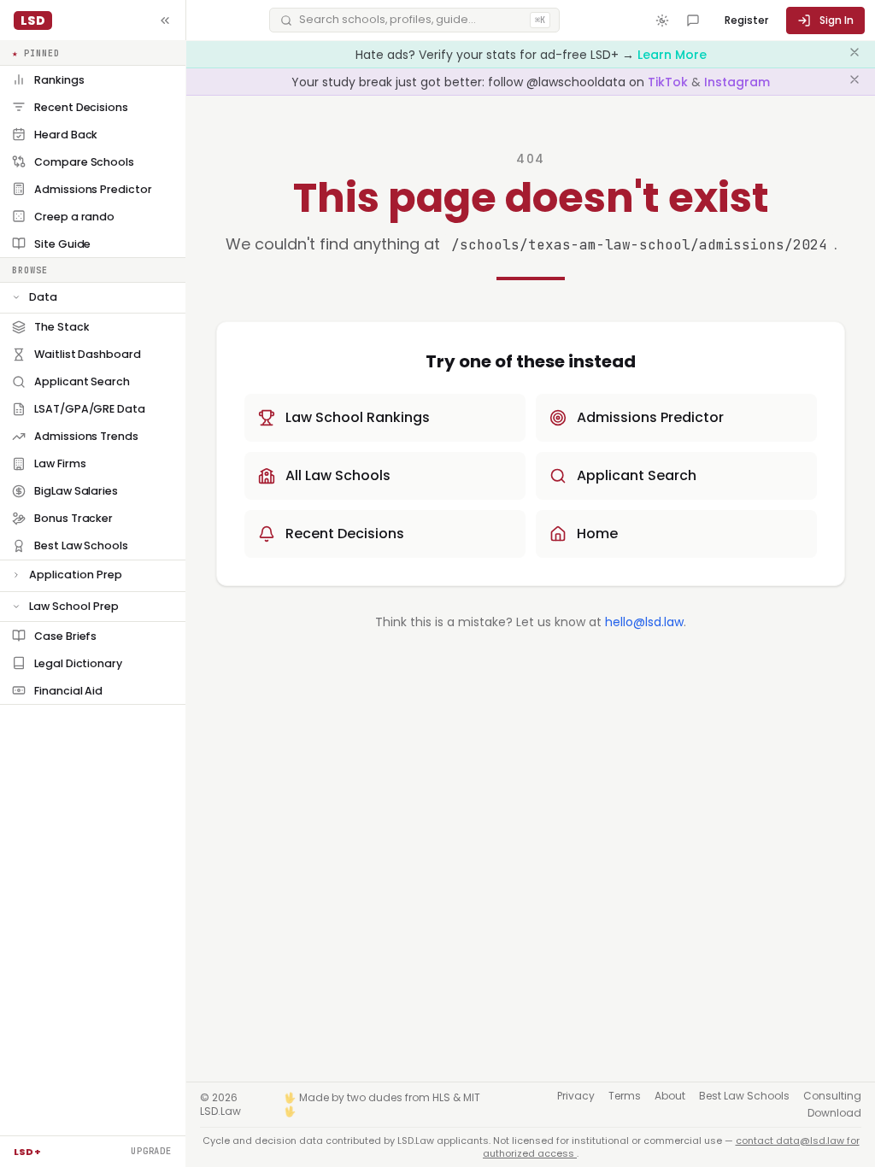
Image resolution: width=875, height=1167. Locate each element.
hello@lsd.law (644, 621)
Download (834, 1113)
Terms (624, 1096)
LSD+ (27, 1151)
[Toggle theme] (662, 20)
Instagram (737, 82)
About (670, 1096)
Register (746, 20)
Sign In (836, 20)
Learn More (672, 54)
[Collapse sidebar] (165, 20)
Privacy (576, 1096)
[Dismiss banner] (854, 54)
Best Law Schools (744, 1096)
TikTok (669, 82)
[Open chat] (693, 20)
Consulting (832, 1096)
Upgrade (151, 1151)
